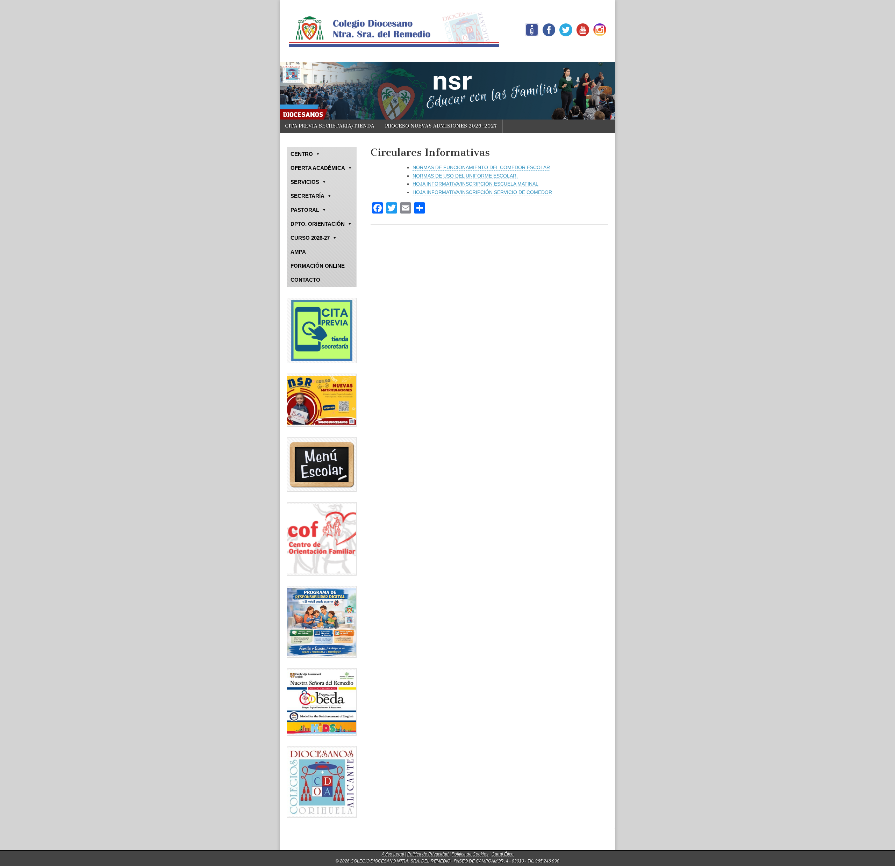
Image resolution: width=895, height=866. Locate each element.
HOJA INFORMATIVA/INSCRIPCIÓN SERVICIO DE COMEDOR (482, 192)
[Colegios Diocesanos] (321, 782)
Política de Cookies (470, 854)
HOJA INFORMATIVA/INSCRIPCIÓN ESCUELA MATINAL (475, 184)
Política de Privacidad (428, 854)
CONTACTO (305, 280)
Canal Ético (503, 854)
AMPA (298, 252)
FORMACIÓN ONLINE (318, 266)
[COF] (321, 538)
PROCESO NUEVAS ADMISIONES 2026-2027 (441, 126)
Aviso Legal (393, 854)
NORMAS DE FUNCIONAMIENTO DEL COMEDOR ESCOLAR (481, 167)
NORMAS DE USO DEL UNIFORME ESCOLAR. (465, 176)
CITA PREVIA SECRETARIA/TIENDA (329, 126)
